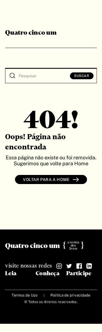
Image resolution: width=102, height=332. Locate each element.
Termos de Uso (24, 295)
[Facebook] (79, 266)
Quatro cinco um (31, 33)
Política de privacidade (70, 295)
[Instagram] (59, 266)
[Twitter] (69, 266)
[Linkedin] (89, 266)
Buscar (81, 76)
